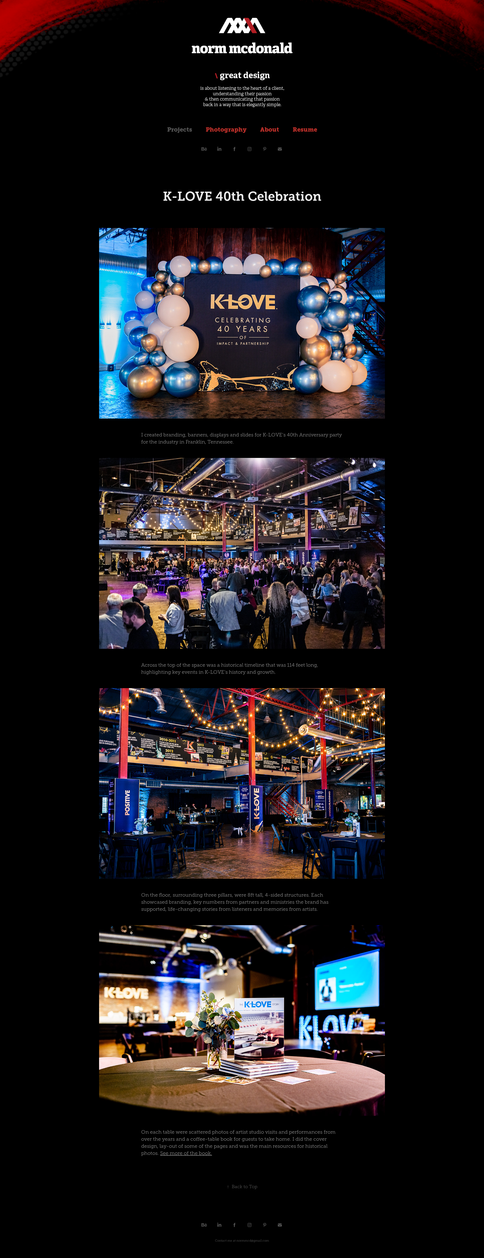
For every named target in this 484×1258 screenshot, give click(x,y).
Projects (179, 129)
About (269, 129)
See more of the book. (186, 1153)
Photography (226, 129)
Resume (305, 129)
